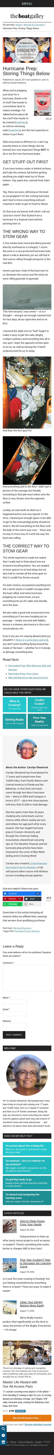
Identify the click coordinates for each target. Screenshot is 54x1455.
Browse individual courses (38, 1424)
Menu (27, 4)
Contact (38, 1442)
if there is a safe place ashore (30, 640)
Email (6, 1009)
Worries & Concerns (22, 928)
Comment (8, 963)
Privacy (13, 1442)
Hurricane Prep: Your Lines (23, 673)
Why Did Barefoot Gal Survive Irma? (28, 677)
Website (7, 1021)
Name (6, 997)
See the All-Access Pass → (27, 1418)
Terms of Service (25, 1442)
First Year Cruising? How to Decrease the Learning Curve (35, 1263)
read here (21, 122)
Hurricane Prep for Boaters (27, 931)
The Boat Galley (27, 16)
